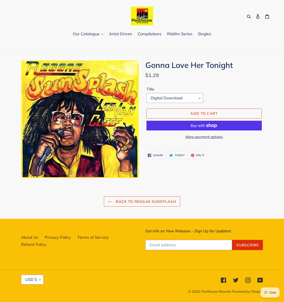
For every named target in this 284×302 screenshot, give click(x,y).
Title (150, 89)
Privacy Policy (58, 237)
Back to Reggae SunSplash (145, 201)
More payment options (204, 136)
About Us (29, 237)
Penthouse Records (216, 291)
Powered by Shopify (247, 291)
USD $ (31, 279)
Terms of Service (92, 237)
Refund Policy (33, 244)
